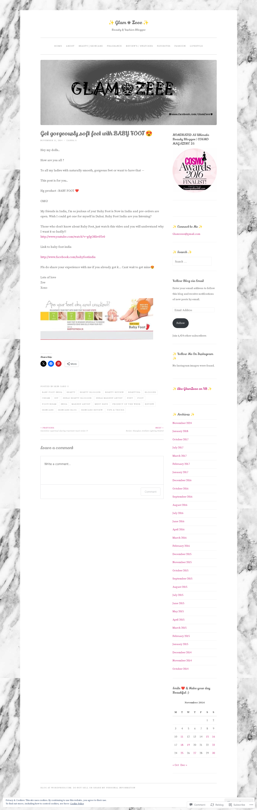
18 (182, 745)
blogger (150, 392)
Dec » (183, 765)
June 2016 (178, 521)
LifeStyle (196, 46)
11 (182, 736)
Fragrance (114, 46)
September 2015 (182, 578)
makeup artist (81, 404)
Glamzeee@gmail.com (186, 234)
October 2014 (180, 669)
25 (182, 753)
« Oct (176, 765)
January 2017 (180, 472)
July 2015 (178, 595)
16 (213, 736)
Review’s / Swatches (139, 46)
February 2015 (181, 636)
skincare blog (67, 410)
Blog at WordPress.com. (56, 787)
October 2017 (180, 439)
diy (56, 398)
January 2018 (180, 431)
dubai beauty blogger (77, 398)
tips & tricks (115, 410)
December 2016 (182, 480)
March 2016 (179, 538)
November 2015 (182, 562)
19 (188, 745)
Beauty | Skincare (91, 46)
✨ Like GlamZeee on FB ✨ (192, 389)
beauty (71, 392)
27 (194, 753)
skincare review (92, 410)
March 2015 (179, 628)
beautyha (134, 392)
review (149, 404)
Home (58, 46)
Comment (151, 491)
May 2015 (178, 611)
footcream (49, 404)
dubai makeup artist (109, 398)
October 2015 (180, 570)
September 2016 (182, 497)
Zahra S (71, 140)
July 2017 (178, 447)
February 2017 (181, 464)
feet (130, 398)
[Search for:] (192, 261)
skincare (48, 410)
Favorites (163, 46)
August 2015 (180, 587)
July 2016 (178, 513)
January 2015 (180, 644)
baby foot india (52, 392)
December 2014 (182, 652)
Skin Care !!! (61, 386)
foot (140, 398)
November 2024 (182, 423)
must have (101, 404)
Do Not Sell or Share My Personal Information (104, 787)
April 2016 (178, 529)
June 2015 (178, 603)
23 (213, 745)
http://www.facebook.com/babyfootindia (68, 257)
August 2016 (180, 505)
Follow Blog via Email (188, 281)
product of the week (126, 404)
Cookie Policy (77, 803)
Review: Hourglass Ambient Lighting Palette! (145, 429)
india (64, 404)
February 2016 (181, 546)
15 (207, 736)
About (70, 46)
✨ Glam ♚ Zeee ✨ (129, 22)
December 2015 (182, 554)
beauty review (114, 392)
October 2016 (180, 488)
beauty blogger (90, 392)
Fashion (180, 46)
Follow (180, 323)
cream (46, 398)
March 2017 (179, 456)
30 (213, 753)
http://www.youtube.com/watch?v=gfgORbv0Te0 (72, 237)
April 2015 (178, 619)
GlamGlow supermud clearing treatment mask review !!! (64, 429)
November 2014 (182, 660)
